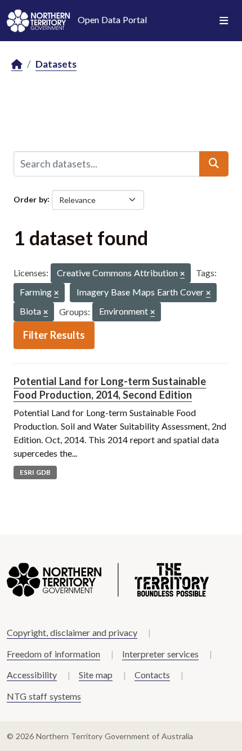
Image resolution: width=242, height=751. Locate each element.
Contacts (152, 674)
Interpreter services (160, 653)
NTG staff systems (44, 696)
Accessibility (32, 674)
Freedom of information (53, 653)
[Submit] (213, 163)
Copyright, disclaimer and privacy (72, 632)
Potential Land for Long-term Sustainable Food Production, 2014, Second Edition (110, 387)
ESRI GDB (35, 472)
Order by (30, 199)
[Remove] (182, 274)
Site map (96, 674)
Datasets (56, 64)
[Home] (17, 64)
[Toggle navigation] (223, 21)
